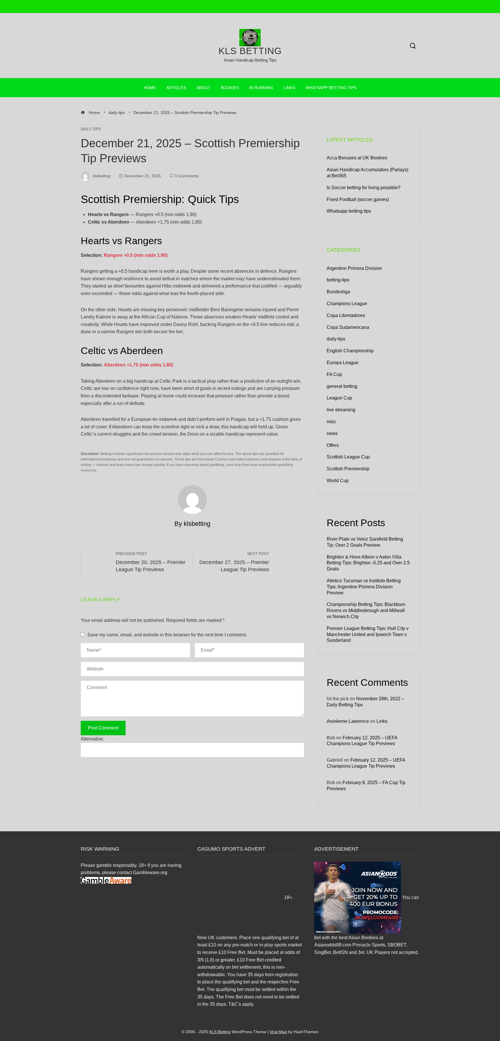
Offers (333, 445)
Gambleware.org (150, 872)
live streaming (341, 409)
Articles (176, 87)
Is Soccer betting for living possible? (363, 187)
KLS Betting (250, 51)
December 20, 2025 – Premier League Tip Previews (150, 562)
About (203, 87)
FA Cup (334, 374)
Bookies (230, 87)
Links (289, 87)
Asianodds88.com (332, 944)
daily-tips (91, 129)
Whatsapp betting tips (331, 87)
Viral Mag (278, 1031)
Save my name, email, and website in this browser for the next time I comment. (167, 634)
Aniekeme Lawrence (348, 721)
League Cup (339, 397)
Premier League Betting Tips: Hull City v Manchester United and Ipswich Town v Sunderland (368, 634)
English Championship (350, 350)
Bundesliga (338, 291)
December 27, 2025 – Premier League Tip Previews (234, 562)
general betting (342, 386)
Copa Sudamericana (348, 327)
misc (331, 421)
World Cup (338, 480)
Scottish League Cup (348, 456)
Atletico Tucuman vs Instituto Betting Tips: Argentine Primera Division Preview (364, 586)
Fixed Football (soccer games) (358, 199)
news (332, 433)
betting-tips (338, 279)
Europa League (343, 362)
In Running (261, 87)
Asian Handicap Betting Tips (250, 60)
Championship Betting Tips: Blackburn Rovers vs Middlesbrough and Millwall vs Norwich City (366, 610)
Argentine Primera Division (354, 268)
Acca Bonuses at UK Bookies (357, 157)
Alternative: (92, 738)
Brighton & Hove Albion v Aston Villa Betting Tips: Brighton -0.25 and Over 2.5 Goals (368, 563)
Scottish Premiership (348, 468)
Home (150, 87)
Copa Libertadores (346, 315)
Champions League (347, 303)
